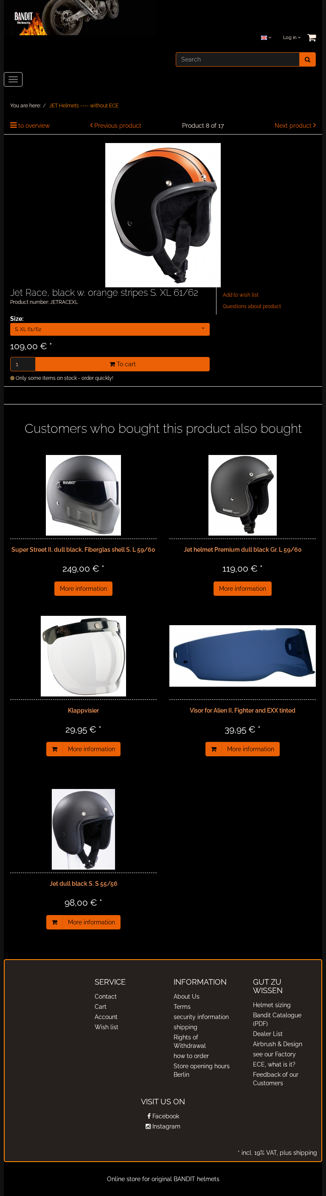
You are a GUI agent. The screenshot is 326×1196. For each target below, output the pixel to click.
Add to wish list (241, 295)
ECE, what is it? (274, 1064)
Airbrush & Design (277, 1044)
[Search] (307, 59)
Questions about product (252, 306)
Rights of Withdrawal (190, 1041)
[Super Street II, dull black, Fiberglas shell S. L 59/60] (83, 495)
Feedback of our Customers (275, 1079)
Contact (106, 996)
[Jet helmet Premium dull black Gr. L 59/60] (242, 495)
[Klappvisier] (83, 656)
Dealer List (268, 1033)
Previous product (117, 125)
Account (106, 1017)
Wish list (106, 1027)
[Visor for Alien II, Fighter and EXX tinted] (242, 656)
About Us (187, 996)
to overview (34, 125)
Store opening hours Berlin (202, 1070)
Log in (290, 37)
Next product (293, 125)
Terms (182, 1006)
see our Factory (274, 1054)
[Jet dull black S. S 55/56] (83, 829)
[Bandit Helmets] (80, 17)
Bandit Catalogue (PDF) (277, 1019)
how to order (191, 1056)
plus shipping (297, 1152)
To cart (125, 364)
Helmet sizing (272, 1005)
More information (83, 588)
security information (201, 1017)
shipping (185, 1027)
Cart (101, 1006)
